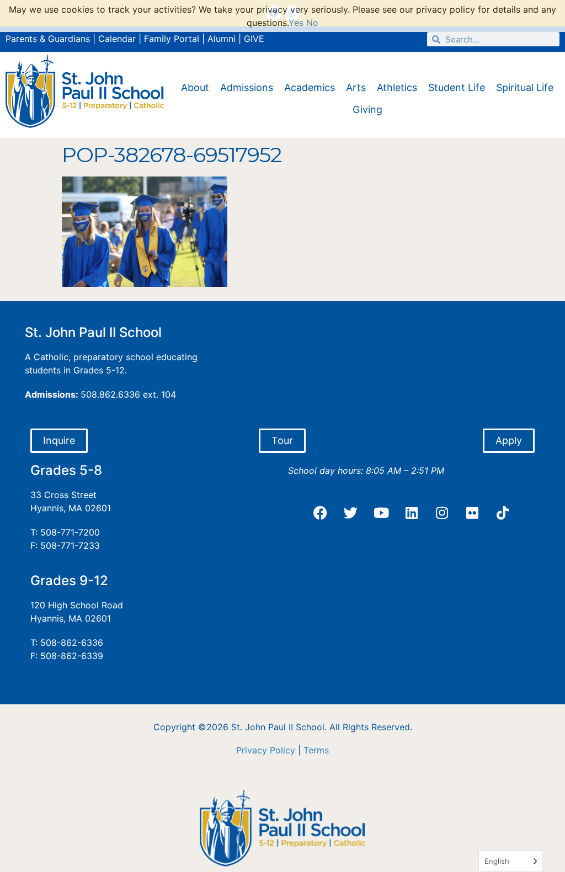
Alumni (221, 38)
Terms (316, 750)
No (312, 22)
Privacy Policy (265, 750)
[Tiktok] (502, 513)
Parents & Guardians (48, 38)
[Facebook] (320, 513)
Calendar (117, 38)
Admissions (246, 87)
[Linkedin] (411, 513)
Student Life (456, 87)
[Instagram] (442, 513)
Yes (296, 22)
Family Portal (171, 38)
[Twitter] (351, 513)
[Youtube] (381, 513)
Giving (367, 109)
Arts (356, 87)
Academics (309, 87)
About (195, 87)
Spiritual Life (524, 87)
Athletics (397, 87)
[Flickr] (472, 513)
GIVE (254, 38)
